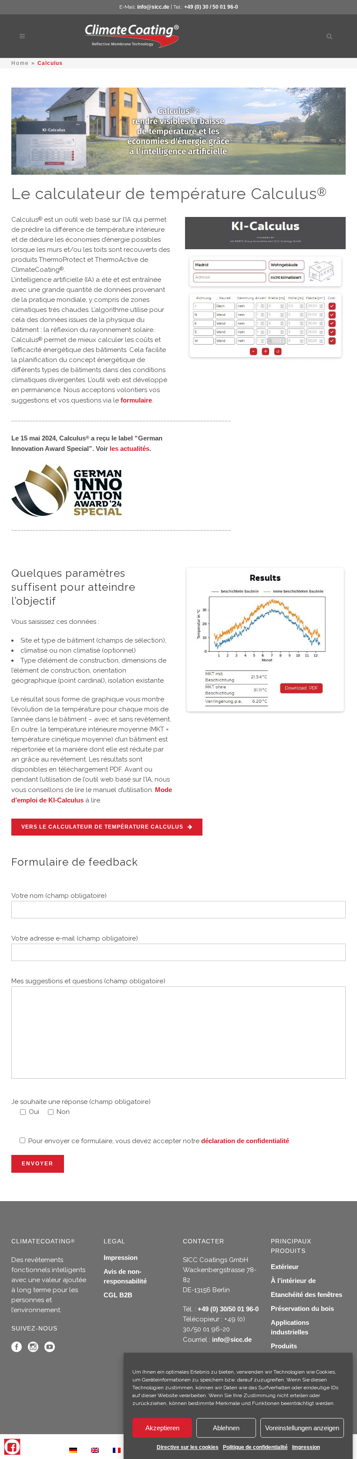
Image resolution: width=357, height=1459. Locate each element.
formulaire (136, 400)
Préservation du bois (302, 1308)
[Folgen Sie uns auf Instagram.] (33, 1349)
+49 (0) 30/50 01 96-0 (228, 1309)
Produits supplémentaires (296, 1350)
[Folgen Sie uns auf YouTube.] (49, 1349)
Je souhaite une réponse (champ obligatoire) (81, 1102)
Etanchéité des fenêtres (306, 1294)
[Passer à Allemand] (73, 1450)
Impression (306, 1447)
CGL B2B (118, 1295)
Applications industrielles (290, 1327)
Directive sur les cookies (188, 1447)
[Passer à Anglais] (95, 1450)
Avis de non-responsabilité (125, 1276)
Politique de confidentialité (255, 1447)
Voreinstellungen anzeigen (302, 1428)
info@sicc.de (153, 7)
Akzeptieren (162, 1428)
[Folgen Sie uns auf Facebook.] (16, 1349)
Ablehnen (226, 1428)
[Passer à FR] (116, 1450)
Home (20, 63)
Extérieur (285, 1266)
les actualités (129, 448)
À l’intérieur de (293, 1280)
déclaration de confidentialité (245, 1140)
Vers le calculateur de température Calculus (102, 827)
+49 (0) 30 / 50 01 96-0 (211, 7)
